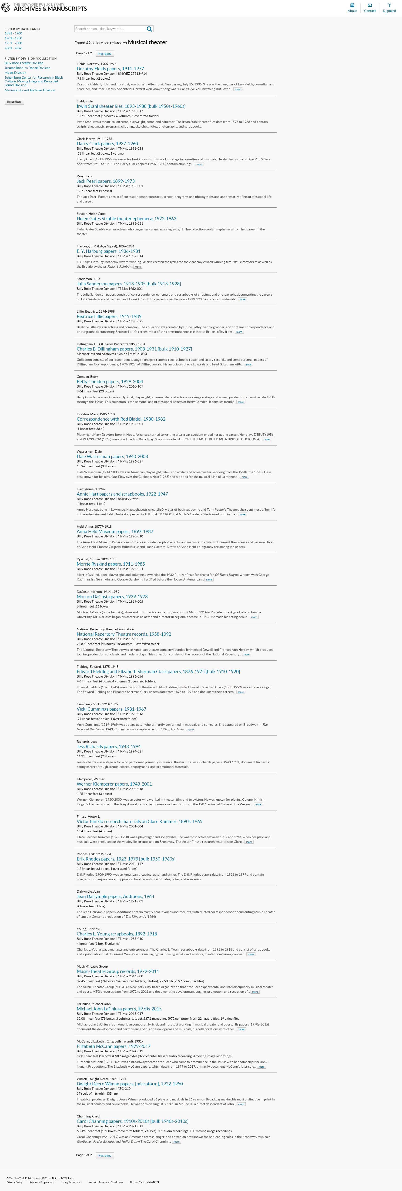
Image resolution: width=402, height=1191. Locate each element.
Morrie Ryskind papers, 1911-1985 (111, 564)
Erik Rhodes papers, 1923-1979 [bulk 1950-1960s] (126, 858)
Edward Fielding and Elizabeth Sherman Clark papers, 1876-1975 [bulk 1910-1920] (158, 671)
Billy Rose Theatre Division (24, 63)
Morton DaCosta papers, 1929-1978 (112, 596)
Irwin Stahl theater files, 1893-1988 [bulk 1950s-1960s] (131, 106)
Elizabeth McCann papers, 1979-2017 (114, 1046)
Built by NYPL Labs (63, 1178)
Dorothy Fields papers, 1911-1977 (110, 68)
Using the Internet (71, 1182)
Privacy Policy (15, 1182)
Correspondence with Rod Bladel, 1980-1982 (121, 419)
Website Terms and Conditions (106, 1182)
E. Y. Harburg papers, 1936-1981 (109, 251)
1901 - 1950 (13, 38)
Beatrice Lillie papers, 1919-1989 (109, 316)
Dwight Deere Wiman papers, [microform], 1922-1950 (130, 1083)
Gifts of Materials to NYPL (145, 1182)
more (238, 89)
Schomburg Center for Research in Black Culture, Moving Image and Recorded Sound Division (34, 81)
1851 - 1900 (13, 33)
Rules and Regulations (42, 1182)
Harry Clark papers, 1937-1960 (107, 143)
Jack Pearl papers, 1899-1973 (106, 181)
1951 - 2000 (13, 43)
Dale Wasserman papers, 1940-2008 (112, 456)
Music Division (15, 72)
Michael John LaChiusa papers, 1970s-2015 (119, 1008)
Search (149, 28)
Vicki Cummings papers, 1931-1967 (111, 709)
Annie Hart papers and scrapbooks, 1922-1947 (122, 493)
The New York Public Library (25, 1178)
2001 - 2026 (13, 48)
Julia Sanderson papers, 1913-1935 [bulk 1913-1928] (129, 283)
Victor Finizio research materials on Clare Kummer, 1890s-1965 (139, 821)
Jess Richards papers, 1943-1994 (109, 746)
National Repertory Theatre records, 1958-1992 (124, 634)
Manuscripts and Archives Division (30, 90)
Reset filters (14, 101)
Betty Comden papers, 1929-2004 (110, 381)
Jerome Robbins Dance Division (27, 68)
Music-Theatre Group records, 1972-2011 (118, 971)
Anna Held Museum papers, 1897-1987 (115, 531)
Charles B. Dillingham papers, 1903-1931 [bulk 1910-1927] (134, 348)
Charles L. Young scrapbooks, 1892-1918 (117, 933)
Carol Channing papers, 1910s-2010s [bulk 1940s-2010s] (132, 1121)
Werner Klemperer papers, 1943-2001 (114, 783)
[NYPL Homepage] (5, 8)
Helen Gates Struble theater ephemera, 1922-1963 (126, 218)
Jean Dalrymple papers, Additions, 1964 (115, 896)
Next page (104, 53)
